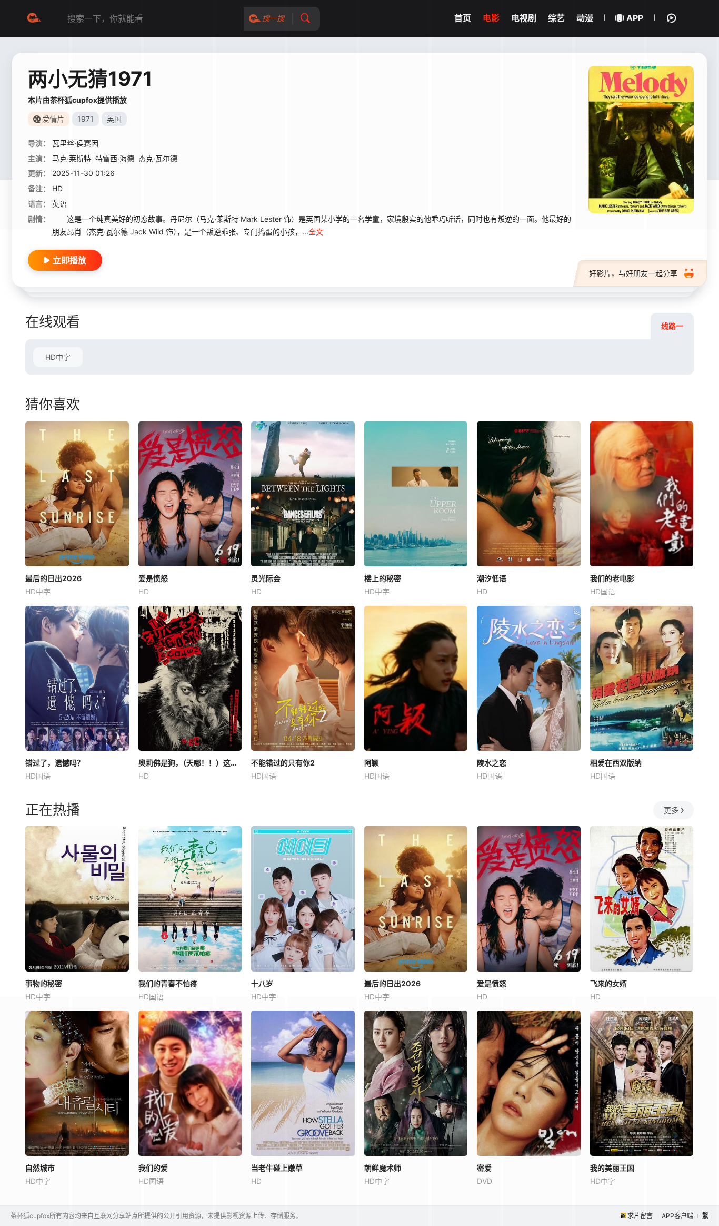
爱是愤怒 (153, 578)
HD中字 (58, 356)
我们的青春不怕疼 (167, 983)
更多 (671, 810)
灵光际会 (266, 578)
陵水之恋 (491, 762)
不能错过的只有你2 (283, 762)
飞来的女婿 (608, 983)
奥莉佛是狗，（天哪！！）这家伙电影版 (190, 762)
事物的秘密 (43, 983)
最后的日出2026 (53, 578)
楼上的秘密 (382, 578)
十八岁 (262, 983)
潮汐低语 (491, 578)
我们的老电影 (612, 578)
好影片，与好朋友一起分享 (633, 273)
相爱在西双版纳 (616, 762)
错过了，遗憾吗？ (54, 762)
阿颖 (371, 762)
